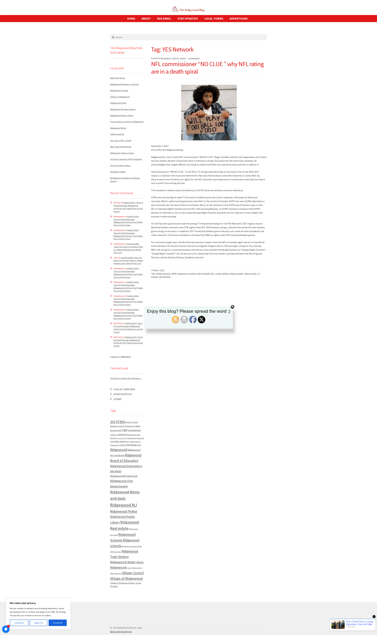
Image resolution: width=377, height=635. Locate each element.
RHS (139, 445)
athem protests (163, 273)
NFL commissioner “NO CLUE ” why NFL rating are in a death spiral (207, 67)
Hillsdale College (117, 171)
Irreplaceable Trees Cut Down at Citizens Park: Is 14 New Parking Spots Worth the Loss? (128, 248)
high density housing (135, 438)
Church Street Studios (120, 165)
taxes (129, 568)
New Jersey (120, 441)
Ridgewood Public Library (121, 115)
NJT (127, 441)
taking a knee (250, 273)
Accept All (57, 622)
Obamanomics (135, 441)
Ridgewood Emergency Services (124, 84)
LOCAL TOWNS (213, 18)
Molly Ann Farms (117, 78)
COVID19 (122, 434)
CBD (124, 430)
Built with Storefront (121, 631)
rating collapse (222, 273)
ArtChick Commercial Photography (126, 159)
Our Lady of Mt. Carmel (120, 140)
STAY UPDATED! (188, 18)
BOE (120, 430)
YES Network (165, 276)
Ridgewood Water (118, 128)
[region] (38, 613)
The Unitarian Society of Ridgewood (126, 121)
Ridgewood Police (118, 103)
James (183, 58)
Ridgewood (118, 450)
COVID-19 (113, 435)
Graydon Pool (122, 438)
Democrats (131, 435)
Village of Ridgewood (120, 97)
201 (112, 422)
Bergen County (131, 422)
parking (122, 445)
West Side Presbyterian (120, 146)
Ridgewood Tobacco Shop (122, 153)
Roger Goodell (236, 273)
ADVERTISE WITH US (123, 394)
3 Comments (194, 58)
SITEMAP (117, 399)
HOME (131, 18)
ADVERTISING (239, 18)
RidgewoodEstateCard (123, 476)
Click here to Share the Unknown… (126, 378)
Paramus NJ (114, 445)
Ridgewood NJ (123, 505)
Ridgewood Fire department (123, 109)
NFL (212, 273)
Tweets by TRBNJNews (120, 356)
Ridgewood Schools (119, 90)
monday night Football (199, 273)
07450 (120, 422)
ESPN (174, 273)
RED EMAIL (164, 18)
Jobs (112, 441)
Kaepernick (182, 273)
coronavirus (134, 430)
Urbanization (137, 568)
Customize (19, 622)
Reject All (38, 622)
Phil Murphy (132, 445)
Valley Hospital (117, 134)
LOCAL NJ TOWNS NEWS (124, 389)
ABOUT (146, 18)
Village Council (133, 573)
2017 (162, 270)
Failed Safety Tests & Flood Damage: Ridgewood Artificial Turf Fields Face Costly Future (128, 207)
